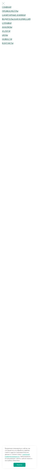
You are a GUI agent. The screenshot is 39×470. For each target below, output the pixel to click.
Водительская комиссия (16, 19)
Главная (6, 7)
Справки (7, 23)
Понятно (19, 465)
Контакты (7, 43)
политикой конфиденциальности (17, 455)
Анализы (7, 27)
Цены (5, 35)
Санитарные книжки (14, 15)
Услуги (6, 31)
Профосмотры (10, 11)
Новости (7, 39)
